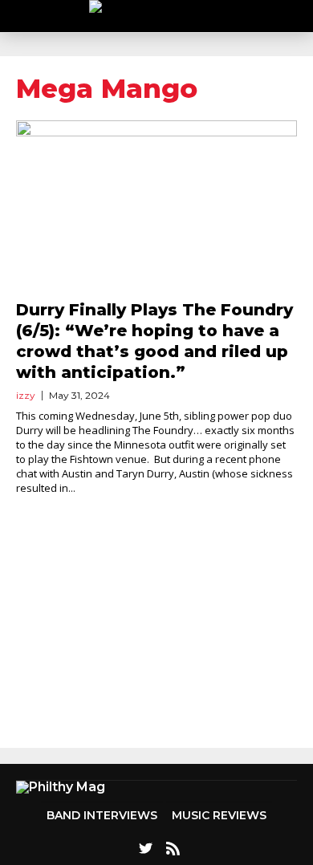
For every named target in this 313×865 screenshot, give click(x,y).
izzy (25, 395)
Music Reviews (219, 815)
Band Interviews (102, 815)
